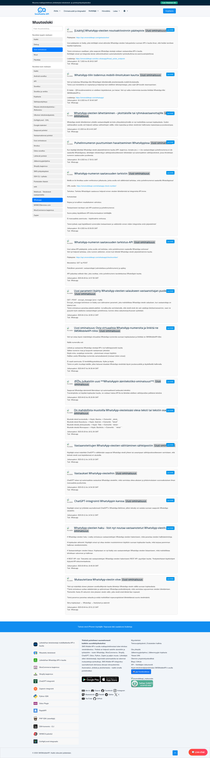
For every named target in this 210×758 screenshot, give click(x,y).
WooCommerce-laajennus (44, 210)
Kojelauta (169, 11)
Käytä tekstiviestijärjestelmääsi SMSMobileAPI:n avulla (152, 668)
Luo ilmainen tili (170, 3)
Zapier (36, 215)
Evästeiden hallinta (154, 643)
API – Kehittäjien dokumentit (142, 665)
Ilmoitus (37, 146)
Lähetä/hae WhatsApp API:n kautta (52, 660)
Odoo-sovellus (39, 151)
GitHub (99, 699)
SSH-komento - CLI (46, 726)
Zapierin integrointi (46, 689)
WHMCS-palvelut (45, 734)
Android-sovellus (40, 76)
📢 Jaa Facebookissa (141, 672)
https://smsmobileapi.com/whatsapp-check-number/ (96, 186)
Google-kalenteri (40, 125)
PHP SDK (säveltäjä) (47, 719)
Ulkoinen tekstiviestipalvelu (44, 115)
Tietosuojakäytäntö (138, 643)
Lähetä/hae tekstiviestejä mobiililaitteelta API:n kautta (57, 644)
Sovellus (37, 86)
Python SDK (43, 696)
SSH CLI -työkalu (40, 176)
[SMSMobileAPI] (42, 10)
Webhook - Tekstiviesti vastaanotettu (42, 193)
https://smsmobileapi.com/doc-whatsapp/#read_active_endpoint (100, 59)
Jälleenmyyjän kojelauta (158, 652)
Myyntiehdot (135, 640)
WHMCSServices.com (42, 205)
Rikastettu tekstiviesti (47, 653)
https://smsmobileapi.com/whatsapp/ (90, 98)
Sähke (111, 695)
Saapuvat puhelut (40, 130)
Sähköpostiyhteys (40, 102)
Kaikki (36, 39)
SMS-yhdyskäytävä (41, 171)
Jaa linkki (170, 30)
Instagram (121, 690)
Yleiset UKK (135, 656)
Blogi (133, 662)
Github (138, 662)
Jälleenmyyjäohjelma (42, 161)
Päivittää (37, 60)
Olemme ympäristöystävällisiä (142, 659)
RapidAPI (42, 710)
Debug (36, 44)
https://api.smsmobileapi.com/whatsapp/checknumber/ (97, 257)
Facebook (109, 690)
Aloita (56, 11)
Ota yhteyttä (135, 649)
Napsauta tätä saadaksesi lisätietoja (118, 627)
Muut (36, 55)
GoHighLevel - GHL (41, 120)
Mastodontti (89, 695)
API (35, 81)
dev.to (87, 690)
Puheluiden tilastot (41, 181)
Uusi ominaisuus (40, 50)
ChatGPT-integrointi (46, 681)
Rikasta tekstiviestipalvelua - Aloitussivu (44, 108)
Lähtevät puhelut (40, 156)
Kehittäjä (92, 11)
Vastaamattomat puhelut (43, 135)
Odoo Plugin (44, 703)
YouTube (88, 699)
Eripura (97, 690)
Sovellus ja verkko (41, 91)
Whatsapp (38, 200)
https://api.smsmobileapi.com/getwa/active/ (92, 37)
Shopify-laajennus (41, 166)
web (35, 187)
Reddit (101, 695)
